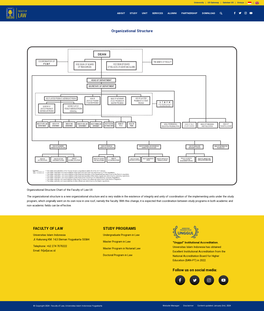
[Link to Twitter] (240, 13)
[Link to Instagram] (245, 13)
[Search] (220, 13)
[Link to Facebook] (234, 13)
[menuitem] (199, 3)
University (199, 2)
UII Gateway (213, 2)
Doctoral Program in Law (117, 255)
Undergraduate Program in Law (121, 235)
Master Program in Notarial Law (121, 248)
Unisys (240, 2)
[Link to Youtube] (251, 13)
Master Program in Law (117, 241)
